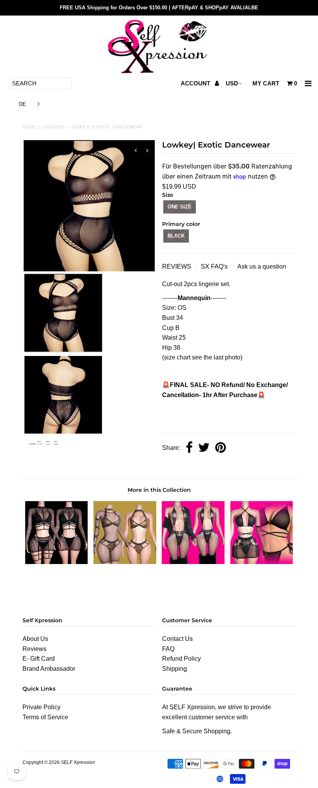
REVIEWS (177, 266)
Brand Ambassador (48, 668)
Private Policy (41, 707)
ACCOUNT (196, 83)
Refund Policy (181, 658)
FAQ (168, 649)
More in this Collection (159, 489)
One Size (180, 207)
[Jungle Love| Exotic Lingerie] (261, 562)
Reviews (34, 649)
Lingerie (52, 127)
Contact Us (177, 638)
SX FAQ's (215, 266)
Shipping (174, 668)
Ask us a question (261, 266)
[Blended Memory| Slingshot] (193, 562)
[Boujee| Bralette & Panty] (124, 562)
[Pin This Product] (220, 448)
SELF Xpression (78, 762)
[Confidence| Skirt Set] (56, 562)
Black (176, 236)
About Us (35, 638)
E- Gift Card (38, 658)
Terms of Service (45, 717)
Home (29, 127)
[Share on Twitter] (204, 448)
